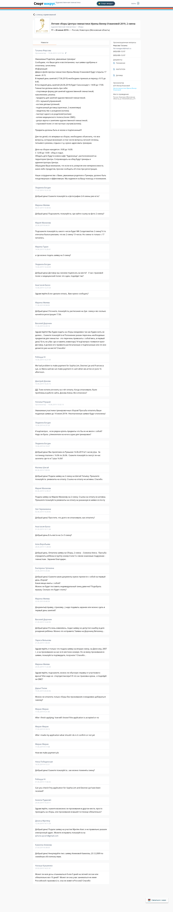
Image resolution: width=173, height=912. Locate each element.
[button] (157, 900)
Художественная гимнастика (68, 2)
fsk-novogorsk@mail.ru (122, 48)
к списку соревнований (46, 14)
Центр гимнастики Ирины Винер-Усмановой (125, 89)
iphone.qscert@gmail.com (46, 836)
